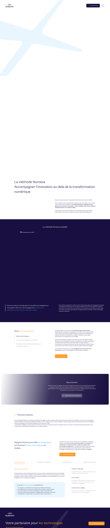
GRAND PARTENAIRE (19, 462)
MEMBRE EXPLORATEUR (89, 462)
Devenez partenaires (68, 454)
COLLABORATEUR (66, 462)
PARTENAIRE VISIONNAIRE (43, 462)
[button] (29, 336)
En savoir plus (62, 356)
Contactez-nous (94, 5)
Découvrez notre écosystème (73, 395)
